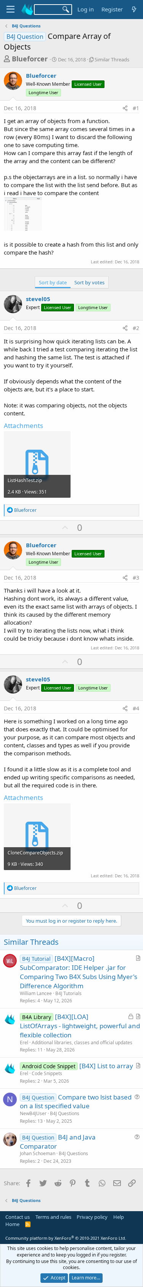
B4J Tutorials (68, 993)
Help (118, 1216)
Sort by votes (89, 282)
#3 (136, 577)
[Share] (125, 108)
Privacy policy (92, 1216)
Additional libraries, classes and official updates (82, 1042)
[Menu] (10, 9)
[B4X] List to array (106, 1065)
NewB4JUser (33, 1113)
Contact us (17, 1216)
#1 (136, 108)
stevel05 (38, 299)
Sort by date (53, 282)
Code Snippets (47, 1073)
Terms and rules (53, 1216)
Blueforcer (30, 58)
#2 (136, 328)
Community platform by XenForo (65, 1238)
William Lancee (36, 993)
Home (12, 1224)
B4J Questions (64, 1113)
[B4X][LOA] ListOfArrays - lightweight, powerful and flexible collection (80, 1025)
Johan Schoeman (37, 1153)
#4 (136, 708)
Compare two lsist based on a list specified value (76, 1102)
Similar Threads (112, 59)
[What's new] (134, 9)
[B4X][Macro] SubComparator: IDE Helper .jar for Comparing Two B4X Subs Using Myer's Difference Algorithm (78, 972)
